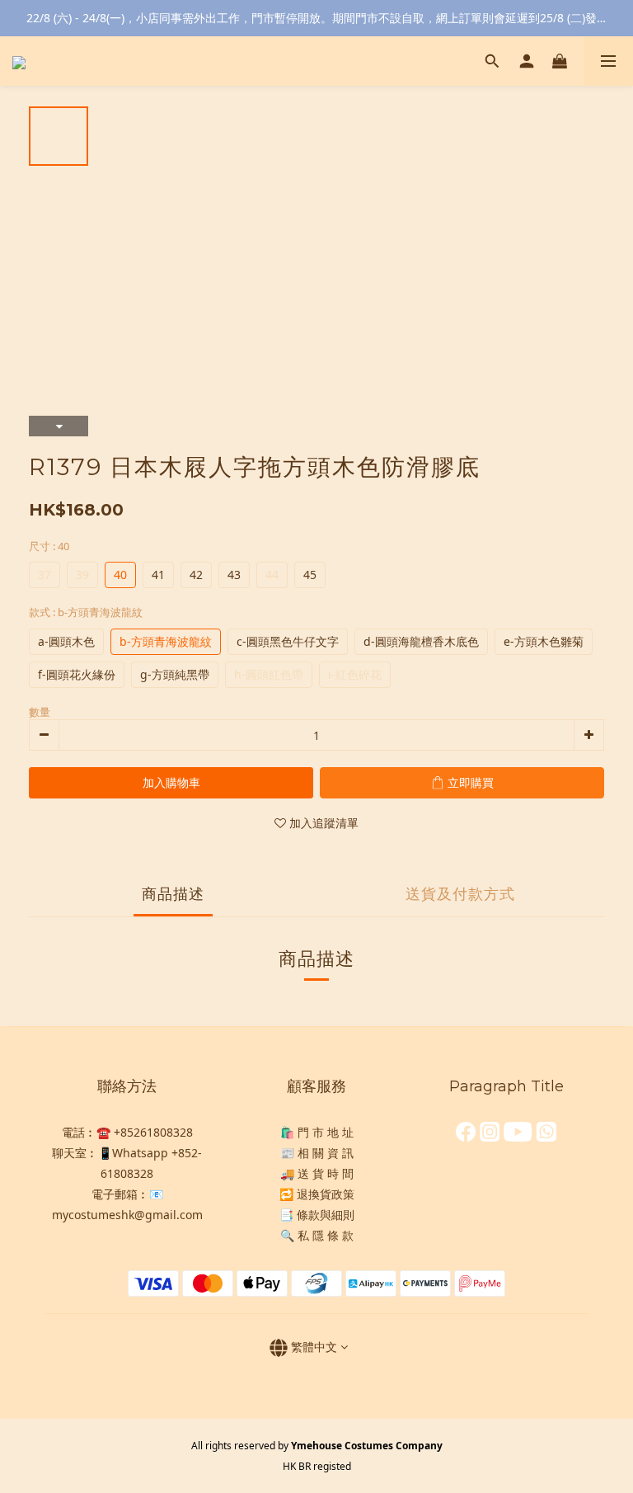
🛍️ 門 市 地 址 (317, 1132)
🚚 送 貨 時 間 (317, 1173)
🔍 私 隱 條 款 (317, 1235)
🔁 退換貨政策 (316, 1194)
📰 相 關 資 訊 (317, 1153)
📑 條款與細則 (316, 1214)
